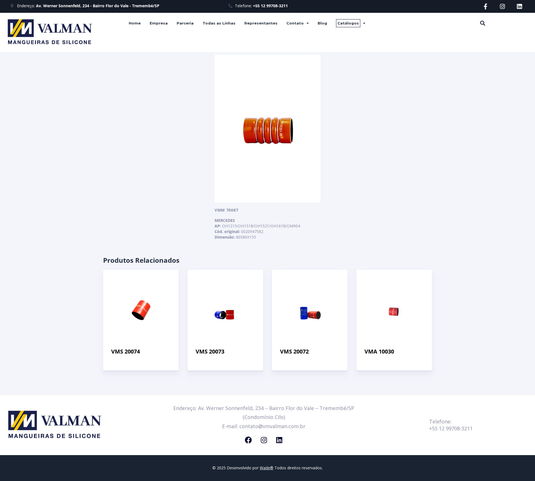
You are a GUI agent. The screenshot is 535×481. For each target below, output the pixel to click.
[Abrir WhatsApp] (521, 466)
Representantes (261, 23)
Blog (322, 23)
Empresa (159, 23)
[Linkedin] (519, 6)
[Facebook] (249, 440)
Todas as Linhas (219, 23)
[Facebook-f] (485, 6)
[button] (482, 23)
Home (135, 23)
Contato (295, 23)
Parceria (185, 23)
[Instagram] (502, 6)
